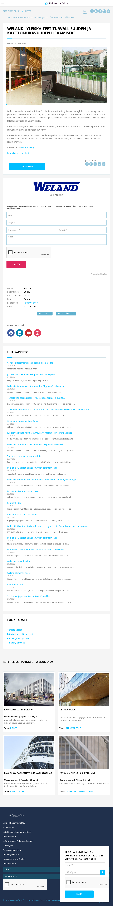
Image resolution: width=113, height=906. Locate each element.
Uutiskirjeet (8, 844)
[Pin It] (100, 11)
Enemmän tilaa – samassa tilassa (23, 489)
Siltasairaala (67, 708)
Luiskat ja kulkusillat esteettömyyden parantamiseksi (32, 466)
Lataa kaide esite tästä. (18, 151)
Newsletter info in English (14, 857)
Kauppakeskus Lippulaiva (18, 708)
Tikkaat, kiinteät (16, 641)
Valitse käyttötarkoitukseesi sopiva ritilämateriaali (30, 361)
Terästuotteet (14, 628)
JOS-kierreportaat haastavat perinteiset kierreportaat (32, 373)
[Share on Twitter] (104, 11)
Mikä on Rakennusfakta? (14, 821)
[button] (13, 75)
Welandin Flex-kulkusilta (18, 559)
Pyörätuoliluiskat (15, 583)
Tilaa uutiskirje (9, 835)
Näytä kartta (67, 312)
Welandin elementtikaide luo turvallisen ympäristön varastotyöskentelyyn (41, 478)
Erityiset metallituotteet (20, 632)
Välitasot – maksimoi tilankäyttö (22, 419)
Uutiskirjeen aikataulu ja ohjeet (17, 830)
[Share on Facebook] (92, 11)
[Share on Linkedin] (96, 11)
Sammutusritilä (14, 501)
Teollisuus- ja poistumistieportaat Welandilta (28, 594)
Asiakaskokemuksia (12, 848)
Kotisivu (46, 312)
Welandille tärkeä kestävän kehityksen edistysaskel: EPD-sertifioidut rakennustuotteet (47, 524)
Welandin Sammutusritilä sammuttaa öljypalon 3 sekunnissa (35, 384)
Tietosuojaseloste (11, 853)
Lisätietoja (26, 164)
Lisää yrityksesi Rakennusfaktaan (18, 839)
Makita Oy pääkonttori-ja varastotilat (28, 771)
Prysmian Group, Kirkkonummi (77, 771)
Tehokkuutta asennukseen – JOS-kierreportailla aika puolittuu (36, 396)
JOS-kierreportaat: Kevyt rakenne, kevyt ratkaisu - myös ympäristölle (39, 431)
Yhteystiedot (8, 826)
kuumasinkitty (27, 145)
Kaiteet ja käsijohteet (18, 637)
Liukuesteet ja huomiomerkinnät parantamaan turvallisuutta (35, 548)
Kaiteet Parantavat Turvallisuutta (22, 513)
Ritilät (14, 726)
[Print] (108, 11)
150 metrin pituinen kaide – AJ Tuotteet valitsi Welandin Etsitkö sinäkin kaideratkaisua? (48, 407)
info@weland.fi (31, 301)
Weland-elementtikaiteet (18, 571)
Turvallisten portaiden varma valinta (24, 454)
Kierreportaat (73, 726)
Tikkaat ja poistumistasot (79, 789)
